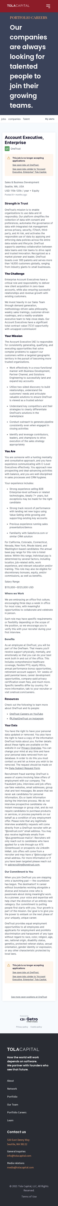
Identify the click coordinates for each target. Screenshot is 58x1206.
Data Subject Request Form (24, 768)
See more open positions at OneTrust (29, 997)
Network (12, 1088)
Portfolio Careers (16, 1112)
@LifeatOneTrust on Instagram (27, 718)
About (10, 1080)
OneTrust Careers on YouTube (26, 713)
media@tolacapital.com (20, 1167)
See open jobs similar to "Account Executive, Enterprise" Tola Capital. (29, 170)
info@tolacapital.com (19, 1155)
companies (14, 118)
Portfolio (12, 1096)
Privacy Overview (31, 747)
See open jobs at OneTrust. (25, 165)
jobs (3, 118)
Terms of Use (29, 1196)
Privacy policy (22, 1027)
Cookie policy (36, 1027)
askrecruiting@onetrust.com (24, 864)
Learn (10, 1120)
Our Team (12, 1104)
